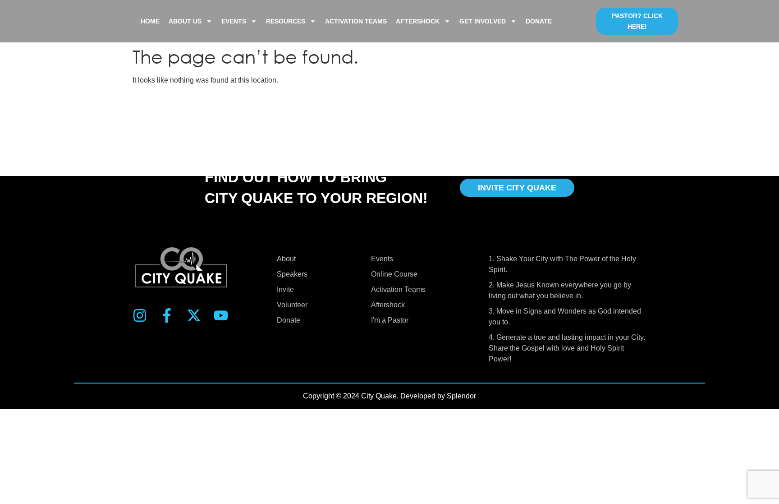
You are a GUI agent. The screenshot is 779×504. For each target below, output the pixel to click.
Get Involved (482, 21)
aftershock (418, 21)
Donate (539, 21)
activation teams (356, 21)
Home (150, 21)
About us (185, 21)
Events (233, 21)
